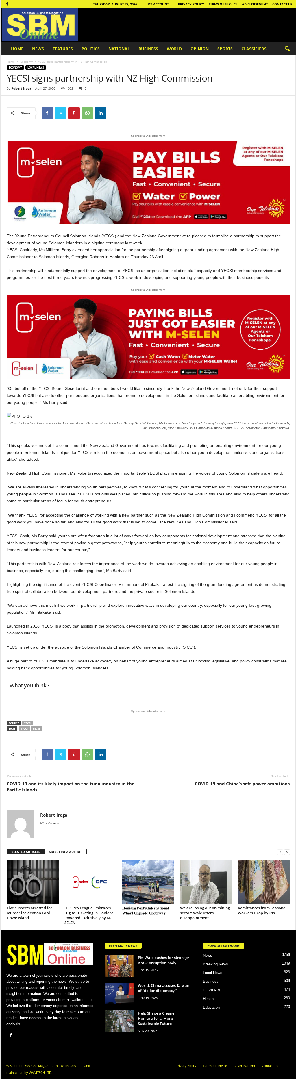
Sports (225, 48)
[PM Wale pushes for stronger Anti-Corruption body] (119, 966)
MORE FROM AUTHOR (65, 851)
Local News (35, 67)
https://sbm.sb (50, 823)
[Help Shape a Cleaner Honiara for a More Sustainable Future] (119, 1021)
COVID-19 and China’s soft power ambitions (242, 783)
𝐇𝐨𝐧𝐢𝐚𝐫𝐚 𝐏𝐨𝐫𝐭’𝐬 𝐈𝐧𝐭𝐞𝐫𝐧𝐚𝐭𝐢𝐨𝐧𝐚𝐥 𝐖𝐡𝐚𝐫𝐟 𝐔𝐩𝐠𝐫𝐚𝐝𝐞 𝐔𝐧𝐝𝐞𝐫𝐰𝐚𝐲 (145, 910)
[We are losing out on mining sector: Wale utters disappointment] (206, 882)
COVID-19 (211, 990)
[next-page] (287, 852)
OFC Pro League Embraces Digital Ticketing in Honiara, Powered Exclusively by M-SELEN (89, 915)
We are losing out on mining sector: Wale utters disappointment (205, 912)
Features (63, 48)
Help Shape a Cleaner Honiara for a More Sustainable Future (157, 1018)
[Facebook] (7, 4)
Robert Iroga (21, 88)
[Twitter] (60, 113)
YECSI (27, 723)
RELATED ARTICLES (25, 851)
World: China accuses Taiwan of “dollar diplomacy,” (163, 988)
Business (148, 48)
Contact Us (282, 4)
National (119, 48)
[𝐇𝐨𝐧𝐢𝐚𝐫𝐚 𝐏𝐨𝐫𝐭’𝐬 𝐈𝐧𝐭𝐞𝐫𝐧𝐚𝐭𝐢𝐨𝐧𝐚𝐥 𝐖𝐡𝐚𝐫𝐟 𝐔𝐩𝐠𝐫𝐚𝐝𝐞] (148, 882)
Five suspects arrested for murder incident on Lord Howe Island (29, 912)
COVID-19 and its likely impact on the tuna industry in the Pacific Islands (70, 787)
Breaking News (215, 964)
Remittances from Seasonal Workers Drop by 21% (262, 910)
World (174, 48)
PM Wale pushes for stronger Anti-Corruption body (163, 960)
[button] (287, 48)
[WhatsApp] (87, 113)
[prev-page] (280, 852)
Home (17, 48)
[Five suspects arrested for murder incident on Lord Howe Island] (33, 882)
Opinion (199, 48)
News (38, 48)
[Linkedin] (100, 113)
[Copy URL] (114, 113)
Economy (26, 62)
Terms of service (223, 4)
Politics (91, 48)
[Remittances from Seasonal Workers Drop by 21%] (264, 882)
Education (211, 1007)
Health (208, 999)
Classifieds (254, 48)
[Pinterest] (74, 113)
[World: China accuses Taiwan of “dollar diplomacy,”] (119, 993)
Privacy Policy (191, 4)
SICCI (24, 728)
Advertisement (255, 4)
